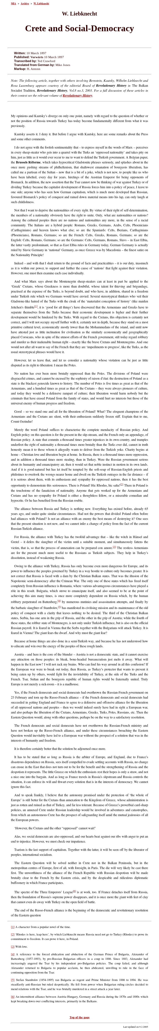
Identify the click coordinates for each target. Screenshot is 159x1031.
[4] (59, 601)
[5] (59, 607)
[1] (35, 306)
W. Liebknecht (41, 3)
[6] (74, 891)
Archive (25, 3)
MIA (13, 3)
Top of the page (80, 1017)
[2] (121, 484)
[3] (114, 547)
